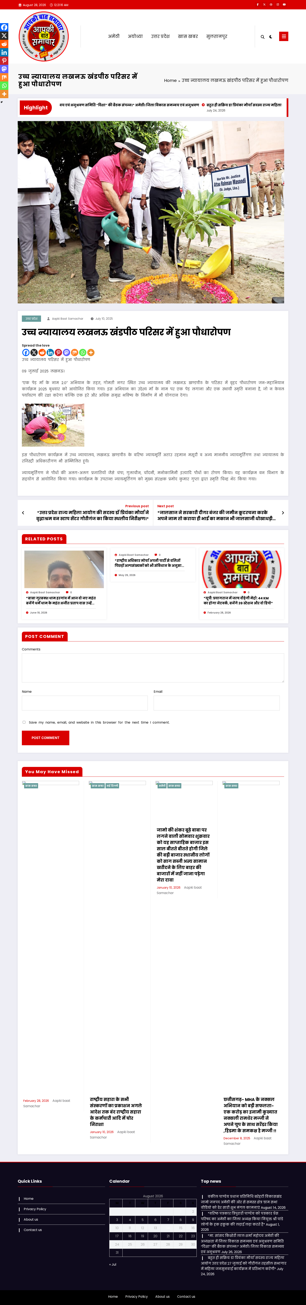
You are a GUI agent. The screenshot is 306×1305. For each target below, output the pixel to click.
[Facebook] (26, 352)
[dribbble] (271, 4)
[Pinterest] (58, 352)
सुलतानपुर (216, 36)
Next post (165, 506)
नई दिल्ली (45, 786)
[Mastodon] (66, 352)
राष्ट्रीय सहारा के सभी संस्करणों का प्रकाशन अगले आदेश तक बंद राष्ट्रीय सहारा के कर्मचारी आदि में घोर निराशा (49, 1112)
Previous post (137, 506)
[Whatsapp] (82, 352)
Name (27, 691)
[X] (34, 352)
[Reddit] (42, 352)
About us (31, 1219)
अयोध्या (135, 36)
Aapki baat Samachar (67, 319)
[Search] (262, 36)
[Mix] (74, 352)
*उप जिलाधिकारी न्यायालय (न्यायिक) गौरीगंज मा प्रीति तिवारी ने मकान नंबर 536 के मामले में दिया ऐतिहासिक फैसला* (250, 1112)
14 (168, 1228)
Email (158, 691)
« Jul (112, 1264)
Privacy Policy (35, 1209)
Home (29, 1198)
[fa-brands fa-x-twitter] (264, 4)
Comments (31, 649)
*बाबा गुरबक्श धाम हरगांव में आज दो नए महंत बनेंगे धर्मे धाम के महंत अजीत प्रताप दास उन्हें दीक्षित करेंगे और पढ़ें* (61, 601)
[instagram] (277, 4)
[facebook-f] (257, 4)
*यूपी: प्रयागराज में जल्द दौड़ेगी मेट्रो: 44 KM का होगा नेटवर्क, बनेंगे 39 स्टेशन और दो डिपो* (238, 601)
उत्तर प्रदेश (160, 36)
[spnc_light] (270, 36)
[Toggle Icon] (283, 36)
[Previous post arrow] (23, 513)
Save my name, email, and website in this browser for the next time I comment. (99, 722)
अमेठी (113, 36)
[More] (91, 352)
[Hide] (1, 102)
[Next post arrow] (283, 513)
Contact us (33, 1229)
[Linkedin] (50, 352)
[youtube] (284, 4)
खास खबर (188, 36)
